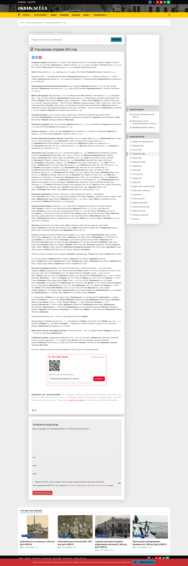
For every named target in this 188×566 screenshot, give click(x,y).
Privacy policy (147, 562)
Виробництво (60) (139, 162)
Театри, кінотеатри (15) (140, 207)
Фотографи (56, 558)
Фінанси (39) (137, 158)
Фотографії (40, 15)
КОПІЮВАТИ (99, 379)
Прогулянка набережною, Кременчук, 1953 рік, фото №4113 (150, 542)
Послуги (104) (137, 174)
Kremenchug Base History (38, 32)
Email (35, 465)
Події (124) (136, 182)
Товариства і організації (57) (142, 142)
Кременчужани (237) (140, 203)
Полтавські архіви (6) (140, 215)
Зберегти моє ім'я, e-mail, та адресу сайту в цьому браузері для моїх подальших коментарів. (69, 482)
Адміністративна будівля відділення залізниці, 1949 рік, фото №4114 (111, 544)
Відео (54, 15)
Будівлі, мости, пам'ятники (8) (143, 186)
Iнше (86, 15)
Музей (27, 558)
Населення (46, 558)
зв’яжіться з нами (76, 400)
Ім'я (34, 457)
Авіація (76, 15)
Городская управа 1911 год (64, 32)
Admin (22, 547)
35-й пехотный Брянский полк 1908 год (143, 116)
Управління (50, 32)
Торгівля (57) (137, 166)
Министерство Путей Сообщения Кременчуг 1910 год (144, 122)
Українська (99, 15)
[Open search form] (169, 15)
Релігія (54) (136, 170)
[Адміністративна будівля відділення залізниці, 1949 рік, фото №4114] (112, 527)
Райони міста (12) (138, 211)
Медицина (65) (137, 146)
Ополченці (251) (138, 199)
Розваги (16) (136, 178)
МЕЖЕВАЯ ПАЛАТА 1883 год (143, 127)
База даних (67, 558)
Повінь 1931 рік (80, 558)
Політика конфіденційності (78, 485)
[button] (19, 15)
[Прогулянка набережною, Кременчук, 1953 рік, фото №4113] (150, 527)
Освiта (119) (136, 150)
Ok (135, 562)
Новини (64, 15)
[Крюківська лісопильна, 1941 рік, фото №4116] (37, 527)
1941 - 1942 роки (27, 536)
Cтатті (26, 15)
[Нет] (185, 562)
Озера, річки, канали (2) (141, 190)
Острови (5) (136, 194)
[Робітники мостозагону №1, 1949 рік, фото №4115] (75, 527)
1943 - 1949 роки (65, 536)
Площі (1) (135, 219)
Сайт (34, 474)
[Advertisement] (143, 70)
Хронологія (36, 558)
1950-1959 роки (140, 536)
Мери (21, 558)
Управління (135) (138, 154)
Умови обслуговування (98, 485)
